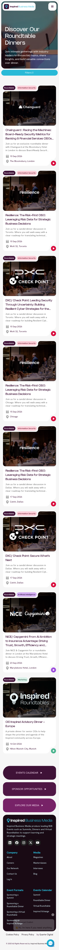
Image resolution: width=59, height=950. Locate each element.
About (9, 857)
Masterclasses (39, 863)
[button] (52, 7)
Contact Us (12, 874)
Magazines (38, 857)
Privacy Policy (28, 934)
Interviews (38, 868)
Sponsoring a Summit (12, 896)
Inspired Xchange (41, 911)
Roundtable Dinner (41, 900)
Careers (10, 863)
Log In (9, 879)
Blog (35, 874)
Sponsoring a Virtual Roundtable (16, 913)
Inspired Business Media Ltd (42, 943)
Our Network (13, 868)
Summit (36, 894)
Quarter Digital (46, 934)
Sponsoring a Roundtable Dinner (15, 905)
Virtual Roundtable (41, 906)
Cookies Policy (12, 934)
